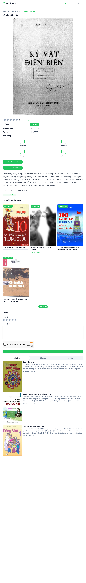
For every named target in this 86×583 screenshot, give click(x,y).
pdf (31, 136)
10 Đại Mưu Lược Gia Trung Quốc (14, 247)
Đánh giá (6, 317)
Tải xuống (14, 168)
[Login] (77, 3)
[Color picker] (66, 3)
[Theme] (74, 3)
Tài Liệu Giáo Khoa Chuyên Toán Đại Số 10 (37, 394)
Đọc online (14, 162)
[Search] (70, 3)
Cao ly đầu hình (28, 362)
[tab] (16, 358)
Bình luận (6, 324)
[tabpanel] (43, 408)
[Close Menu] (81, 3)
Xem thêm (43, 307)
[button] (66, 3)
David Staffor (35, 252)
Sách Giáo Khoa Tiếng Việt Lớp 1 (34, 426)
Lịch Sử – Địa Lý (36, 128)
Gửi (43, 352)
